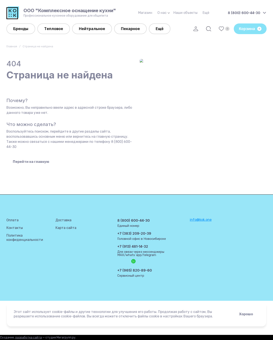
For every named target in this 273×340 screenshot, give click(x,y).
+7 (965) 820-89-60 (134, 270)
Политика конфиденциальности (24, 237)
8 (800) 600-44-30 (244, 13)
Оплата (12, 220)
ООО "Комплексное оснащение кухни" (69, 10)
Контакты (14, 228)
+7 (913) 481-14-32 (132, 246)
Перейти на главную (31, 162)
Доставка (63, 220)
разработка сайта (28, 337)
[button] (196, 29)
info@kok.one (201, 220)
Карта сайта (65, 228)
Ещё (206, 13)
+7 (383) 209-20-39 (134, 233)
